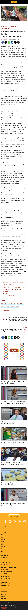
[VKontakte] (20, 522)
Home (2, 24)
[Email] (15, 42)
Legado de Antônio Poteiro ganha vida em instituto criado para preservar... (13, 443)
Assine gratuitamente (6, 578)
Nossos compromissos (6, 600)
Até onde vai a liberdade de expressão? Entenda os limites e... (13, 423)
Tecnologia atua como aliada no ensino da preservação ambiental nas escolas (13, 402)
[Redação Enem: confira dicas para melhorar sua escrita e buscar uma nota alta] (14, 454)
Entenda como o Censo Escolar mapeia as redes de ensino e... (13, 382)
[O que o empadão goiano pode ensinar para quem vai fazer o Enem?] (14, 475)
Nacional (6, 29)
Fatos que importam (5, 536)
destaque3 (20, 303)
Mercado (11, 24)
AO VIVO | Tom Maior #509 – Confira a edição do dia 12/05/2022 (11, 330)
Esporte (3, 539)
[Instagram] (10, 522)
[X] (5, 42)
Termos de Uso (4, 573)
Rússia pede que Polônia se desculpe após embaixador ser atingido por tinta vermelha (14, 289)
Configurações (11, 607)
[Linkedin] (12, 42)
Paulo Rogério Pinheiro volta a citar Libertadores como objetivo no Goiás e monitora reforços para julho (16, 319)
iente (5, 598)
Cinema (3, 546)
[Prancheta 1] (14, 359)
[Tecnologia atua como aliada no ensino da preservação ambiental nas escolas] (14, 393)
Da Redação (5, 39)
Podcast (3, 541)
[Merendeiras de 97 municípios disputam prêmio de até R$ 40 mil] (14, 495)
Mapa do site (4, 591)
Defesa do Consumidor (8, 303)
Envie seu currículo (5, 564)
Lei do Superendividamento (10, 306)
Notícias (6, 24)
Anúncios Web (4, 557)
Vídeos (2, 543)
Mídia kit (3, 559)
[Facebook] (2, 42)
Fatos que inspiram (5, 552)
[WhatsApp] (9, 42)
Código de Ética (4, 569)
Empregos (3, 548)
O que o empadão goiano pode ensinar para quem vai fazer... (13, 484)
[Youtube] (25, 522)
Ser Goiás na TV (3, 366)
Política (2, 537)
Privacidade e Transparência (7, 571)
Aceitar (4, 607)
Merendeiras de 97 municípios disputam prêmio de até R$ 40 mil (13, 504)
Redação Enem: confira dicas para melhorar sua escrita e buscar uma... (12, 463)
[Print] (18, 42)
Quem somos (4, 596)
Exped (2, 598)
